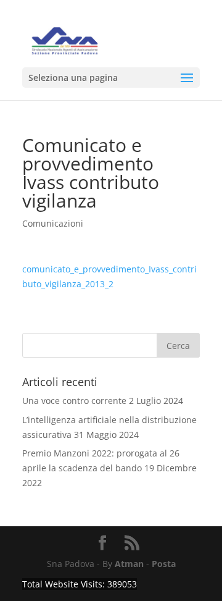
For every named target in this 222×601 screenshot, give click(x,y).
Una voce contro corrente (74, 400)
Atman (129, 563)
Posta (164, 563)
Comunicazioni (52, 223)
